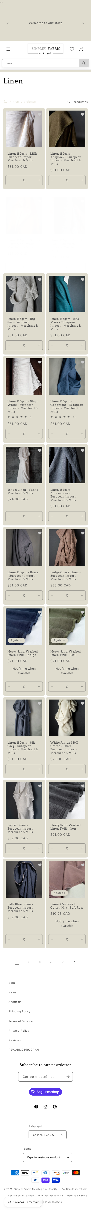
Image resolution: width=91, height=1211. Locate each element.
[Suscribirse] (68, 1077)
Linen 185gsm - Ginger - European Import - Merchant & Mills (23, 244)
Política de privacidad (21, 1195)
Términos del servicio (50, 1195)
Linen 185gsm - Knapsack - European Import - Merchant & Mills (65, 159)
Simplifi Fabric (22, 1188)
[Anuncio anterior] (7, 23)
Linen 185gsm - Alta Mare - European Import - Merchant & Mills (65, 324)
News (12, 992)
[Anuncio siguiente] (83, 23)
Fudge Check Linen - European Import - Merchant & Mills (65, 576)
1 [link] (17, 961)
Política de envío (77, 1195)
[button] (8, 49)
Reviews (14, 1040)
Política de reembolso (74, 1188)
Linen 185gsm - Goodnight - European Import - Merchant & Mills (66, 406)
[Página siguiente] (74, 961)
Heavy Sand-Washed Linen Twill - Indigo (22, 653)
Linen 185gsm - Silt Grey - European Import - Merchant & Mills (22, 748)
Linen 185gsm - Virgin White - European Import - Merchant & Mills (23, 406)
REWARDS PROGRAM (23, 1049)
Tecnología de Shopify (45, 1188)
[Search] (84, 63)
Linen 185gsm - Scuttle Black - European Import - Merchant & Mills (67, 245)
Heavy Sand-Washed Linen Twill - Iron (65, 827)
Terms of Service (20, 1021)
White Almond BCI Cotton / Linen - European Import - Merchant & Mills (64, 748)
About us (14, 1001)
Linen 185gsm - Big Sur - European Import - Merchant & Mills (22, 324)
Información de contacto (47, 1201)
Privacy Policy (18, 1030)
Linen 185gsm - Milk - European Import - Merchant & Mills (23, 157)
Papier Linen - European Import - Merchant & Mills (21, 829)
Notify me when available (24, 671)
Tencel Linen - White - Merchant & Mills (23, 491)
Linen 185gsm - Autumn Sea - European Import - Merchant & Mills (64, 495)
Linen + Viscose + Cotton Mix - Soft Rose (67, 906)
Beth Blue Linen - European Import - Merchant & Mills (21, 908)
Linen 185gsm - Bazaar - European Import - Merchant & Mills (23, 576)
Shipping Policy (19, 1011)
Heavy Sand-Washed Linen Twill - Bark (65, 653)
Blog (11, 982)
